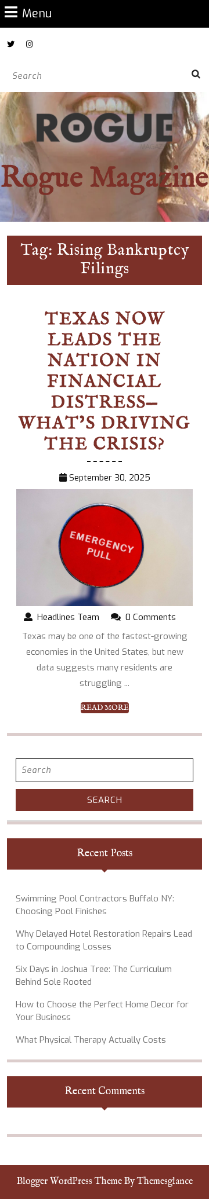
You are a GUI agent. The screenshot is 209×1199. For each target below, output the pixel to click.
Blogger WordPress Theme (69, 1181)
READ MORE (105, 708)
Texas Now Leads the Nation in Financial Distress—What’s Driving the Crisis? (104, 382)
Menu (37, 13)
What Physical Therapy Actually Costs (91, 1040)
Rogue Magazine (104, 178)
